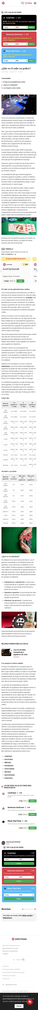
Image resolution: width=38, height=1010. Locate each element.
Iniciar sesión (27, 915)
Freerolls (9, 249)
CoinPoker (11, 853)
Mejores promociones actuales (14, 644)
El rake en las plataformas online (14, 82)
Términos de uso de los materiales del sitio (15, 991)
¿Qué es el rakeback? (10, 85)
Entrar (29, 3)
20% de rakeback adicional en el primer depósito (21, 810)
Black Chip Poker (14, 888)
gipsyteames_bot (11, 984)
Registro (31, 27)
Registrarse (7, 918)
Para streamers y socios (10, 948)
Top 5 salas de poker (12, 12)
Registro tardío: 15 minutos (11, 276)
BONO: (19, 22)
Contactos (5, 966)
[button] (36, 270)
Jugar (20, 281)
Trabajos (5, 954)
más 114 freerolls (7, 254)
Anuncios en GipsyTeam (10, 951)
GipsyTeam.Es (15, 945)
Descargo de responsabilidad (11, 969)
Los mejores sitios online (11, 88)
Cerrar (19, 1006)
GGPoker (29, 297)
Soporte (18, 959)
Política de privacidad (8, 975)
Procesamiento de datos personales (13, 972)
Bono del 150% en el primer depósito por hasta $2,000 (21, 796)
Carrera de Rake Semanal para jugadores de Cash (20, 652)
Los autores (6, 978)
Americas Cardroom (15, 871)
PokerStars (5, 366)
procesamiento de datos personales (17, 998)
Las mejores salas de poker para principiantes (17, 787)
